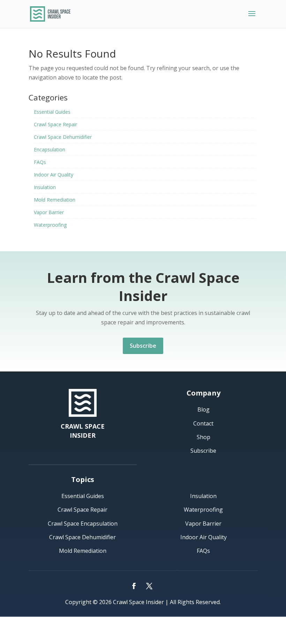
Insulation (45, 187)
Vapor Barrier (49, 212)
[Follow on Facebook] (134, 586)
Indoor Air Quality (53, 174)
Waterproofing (50, 224)
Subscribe (143, 345)
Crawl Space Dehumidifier (63, 137)
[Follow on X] (149, 586)
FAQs (40, 162)
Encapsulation (49, 149)
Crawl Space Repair (55, 124)
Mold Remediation (54, 199)
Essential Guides (52, 111)
